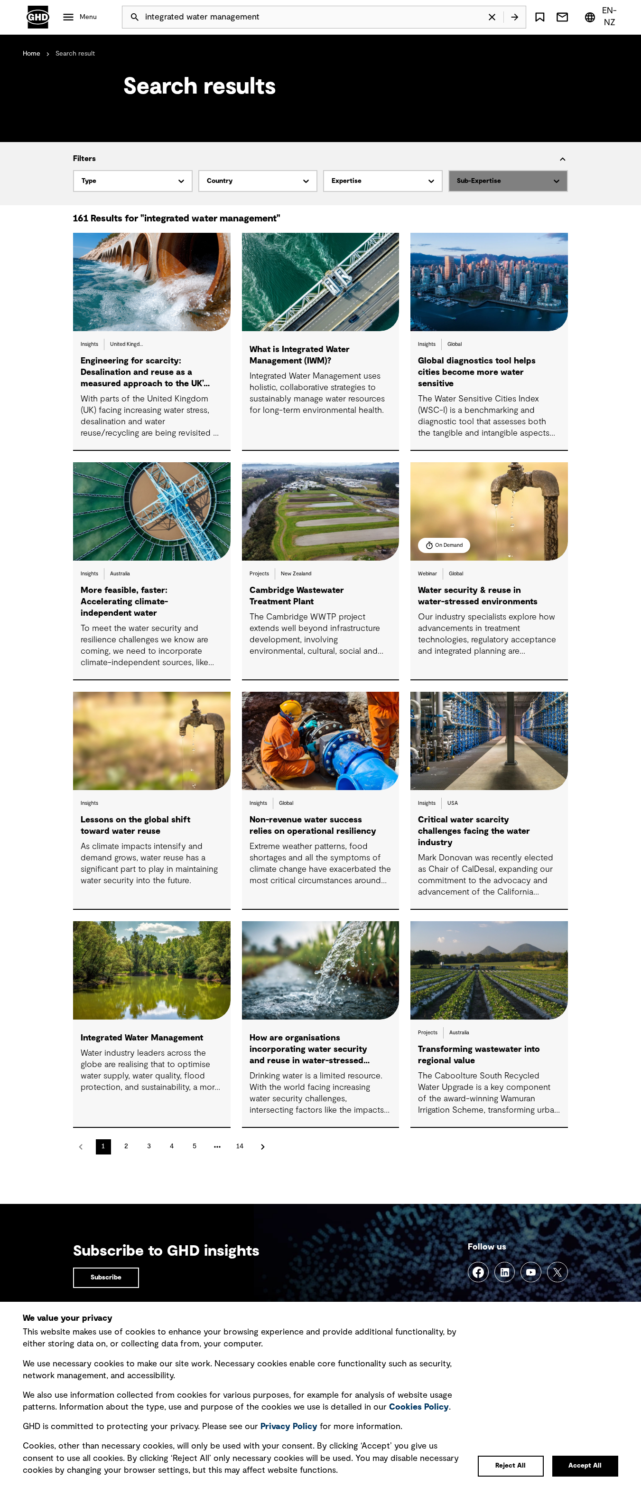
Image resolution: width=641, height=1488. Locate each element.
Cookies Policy (419, 1407)
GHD (38, 17)
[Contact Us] (562, 17)
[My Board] (540, 17)
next (262, 1146)
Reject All (510, 1465)
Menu (88, 17)
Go (514, 17)
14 (239, 1146)
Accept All (585, 1465)
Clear (492, 17)
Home (31, 53)
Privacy (288, 1426)
